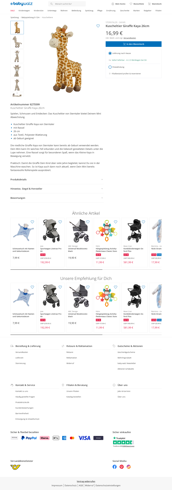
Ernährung (110, 10)
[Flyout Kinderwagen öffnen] (31, 11)
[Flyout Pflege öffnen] (103, 11)
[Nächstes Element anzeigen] (17, 93)
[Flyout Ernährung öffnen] (116, 11)
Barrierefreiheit (22, 413)
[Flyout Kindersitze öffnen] (44, 11)
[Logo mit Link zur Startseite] (21, 4)
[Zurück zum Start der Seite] (169, 472)
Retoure (69, 352)
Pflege (99, 10)
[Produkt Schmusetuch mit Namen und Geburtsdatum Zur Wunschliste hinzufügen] (32, 222)
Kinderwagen (24, 10)
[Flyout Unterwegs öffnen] (58, 11)
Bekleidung (76, 10)
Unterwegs (52, 10)
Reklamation (71, 358)
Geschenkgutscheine (126, 352)
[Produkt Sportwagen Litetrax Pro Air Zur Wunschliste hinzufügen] (60, 222)
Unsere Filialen (72, 391)
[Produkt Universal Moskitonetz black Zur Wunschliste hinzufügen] (88, 222)
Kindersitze (38, 10)
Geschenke (124, 10)
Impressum (57, 485)
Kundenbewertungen (24, 408)
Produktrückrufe (22, 402)
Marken (136, 10)
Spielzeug (89, 10)
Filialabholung (118, 67)
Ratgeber (147, 10)
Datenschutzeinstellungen (108, 485)
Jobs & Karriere (124, 391)
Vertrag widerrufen (86, 481)
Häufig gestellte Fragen (25, 397)
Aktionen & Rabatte (126, 369)
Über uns (121, 397)
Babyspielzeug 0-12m (31, 17)
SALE (12, 10)
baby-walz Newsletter (127, 363)
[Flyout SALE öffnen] (16, 11)
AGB (81, 485)
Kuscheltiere (47, 17)
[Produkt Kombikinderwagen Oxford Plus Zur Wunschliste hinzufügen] (143, 222)
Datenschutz (71, 485)
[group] (65, 59)
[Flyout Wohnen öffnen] (69, 11)
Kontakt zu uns (21, 391)
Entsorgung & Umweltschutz (27, 419)
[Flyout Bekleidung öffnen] (82, 11)
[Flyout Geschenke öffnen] (130, 11)
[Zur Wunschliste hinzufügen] (98, 26)
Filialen (159, 10)
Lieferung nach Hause (121, 53)
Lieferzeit (19, 358)
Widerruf (70, 363)
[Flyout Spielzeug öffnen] (94, 11)
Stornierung (20, 363)
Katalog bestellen (73, 397)
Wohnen (64, 10)
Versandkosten (21, 352)
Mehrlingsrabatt (124, 358)
